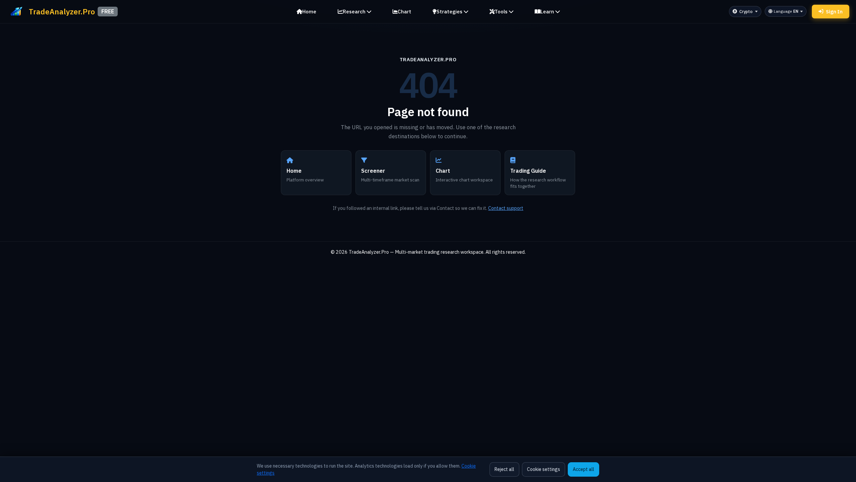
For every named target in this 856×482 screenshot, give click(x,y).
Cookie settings (543, 469)
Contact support (505, 208)
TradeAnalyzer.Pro (428, 59)
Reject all (504, 469)
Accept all (583, 469)
